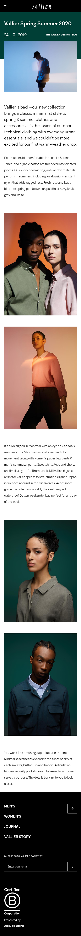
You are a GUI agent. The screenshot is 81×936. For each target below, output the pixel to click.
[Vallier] (41, 6)
